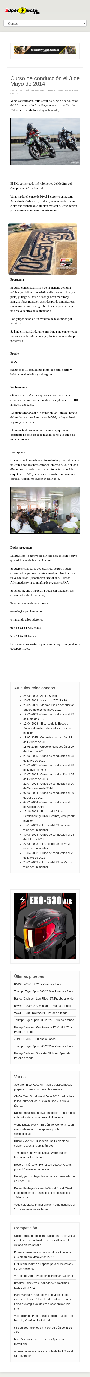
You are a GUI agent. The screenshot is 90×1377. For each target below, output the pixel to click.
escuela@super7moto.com (26, 478)
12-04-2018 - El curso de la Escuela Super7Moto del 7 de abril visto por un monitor (47, 728)
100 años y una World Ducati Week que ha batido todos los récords (41, 1155)
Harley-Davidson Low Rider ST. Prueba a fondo (44, 998)
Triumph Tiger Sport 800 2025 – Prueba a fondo (44, 1020)
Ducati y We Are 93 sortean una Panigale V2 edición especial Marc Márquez (42, 1143)
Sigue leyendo (49, 110)
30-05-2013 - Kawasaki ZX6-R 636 (45, 700)
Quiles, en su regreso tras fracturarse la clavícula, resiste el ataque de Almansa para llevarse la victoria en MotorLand (45, 1240)
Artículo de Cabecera (24, 201)
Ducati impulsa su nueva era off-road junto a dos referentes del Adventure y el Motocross (44, 1115)
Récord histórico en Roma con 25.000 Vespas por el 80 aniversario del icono (43, 1167)
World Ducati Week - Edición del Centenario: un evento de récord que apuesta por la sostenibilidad (44, 1129)
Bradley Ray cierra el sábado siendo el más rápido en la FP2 (41, 1285)
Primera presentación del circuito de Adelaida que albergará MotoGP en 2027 (42, 1255)
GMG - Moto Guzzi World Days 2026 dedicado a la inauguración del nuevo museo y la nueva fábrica (44, 1101)
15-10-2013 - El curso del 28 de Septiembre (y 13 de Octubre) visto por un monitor (49, 816)
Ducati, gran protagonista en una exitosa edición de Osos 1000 (44, 1179)
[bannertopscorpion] (45, 53)
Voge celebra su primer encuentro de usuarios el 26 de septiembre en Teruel (44, 1207)
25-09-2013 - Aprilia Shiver (40, 696)
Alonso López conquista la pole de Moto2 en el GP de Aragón (43, 1354)
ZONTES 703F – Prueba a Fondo (35, 1039)
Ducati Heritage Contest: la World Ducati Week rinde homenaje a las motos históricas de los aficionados (43, 1193)
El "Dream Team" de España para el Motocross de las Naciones (43, 1266)
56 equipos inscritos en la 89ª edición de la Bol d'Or (43, 1330)
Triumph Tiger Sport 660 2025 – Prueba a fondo (44, 1046)
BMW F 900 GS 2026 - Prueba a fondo (38, 984)
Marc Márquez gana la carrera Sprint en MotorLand (39, 1342)
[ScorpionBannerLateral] (45, 957)
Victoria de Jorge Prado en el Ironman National (43, 1276)
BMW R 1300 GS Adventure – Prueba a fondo (42, 1005)
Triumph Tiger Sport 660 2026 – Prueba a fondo (44, 991)
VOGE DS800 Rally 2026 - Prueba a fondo (40, 1013)
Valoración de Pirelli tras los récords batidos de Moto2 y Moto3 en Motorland (43, 1318)
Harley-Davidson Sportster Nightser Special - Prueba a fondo (42, 1056)
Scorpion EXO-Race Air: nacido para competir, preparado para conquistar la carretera (43, 1087)
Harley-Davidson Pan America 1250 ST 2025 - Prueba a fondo (43, 1030)
